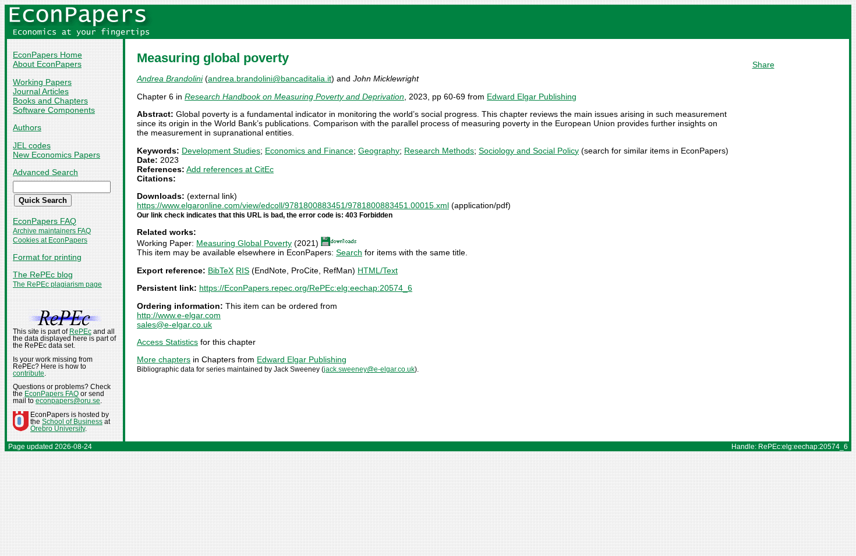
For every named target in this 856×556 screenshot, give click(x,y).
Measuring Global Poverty (244, 243)
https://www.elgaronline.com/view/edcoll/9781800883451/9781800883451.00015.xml (293, 205)
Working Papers (42, 82)
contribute (28, 373)
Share (763, 64)
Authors (27, 127)
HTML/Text (378, 270)
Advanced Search (45, 172)
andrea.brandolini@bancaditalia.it (269, 78)
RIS (242, 270)
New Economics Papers (56, 154)
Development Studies (221, 150)
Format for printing (47, 257)
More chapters (163, 359)
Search (349, 252)
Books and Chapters (50, 100)
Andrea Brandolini (170, 78)
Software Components (54, 110)
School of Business (72, 421)
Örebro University (57, 428)
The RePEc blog (43, 274)
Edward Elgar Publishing (531, 96)
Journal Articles (41, 91)
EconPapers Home (47, 54)
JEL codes (32, 145)
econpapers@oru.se (68, 400)
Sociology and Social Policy (529, 150)
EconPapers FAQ (44, 221)
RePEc (80, 331)
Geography (378, 150)
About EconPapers (47, 64)
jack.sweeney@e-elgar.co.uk (369, 369)
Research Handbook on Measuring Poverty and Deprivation (294, 96)
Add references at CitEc (230, 169)
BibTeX (221, 270)
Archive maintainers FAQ (52, 230)
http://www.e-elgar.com (179, 315)
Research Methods (439, 150)
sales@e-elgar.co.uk (174, 324)
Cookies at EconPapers (50, 240)
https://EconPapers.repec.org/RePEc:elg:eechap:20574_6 (305, 288)
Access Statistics (167, 342)
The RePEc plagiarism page (57, 284)
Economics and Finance (309, 150)
